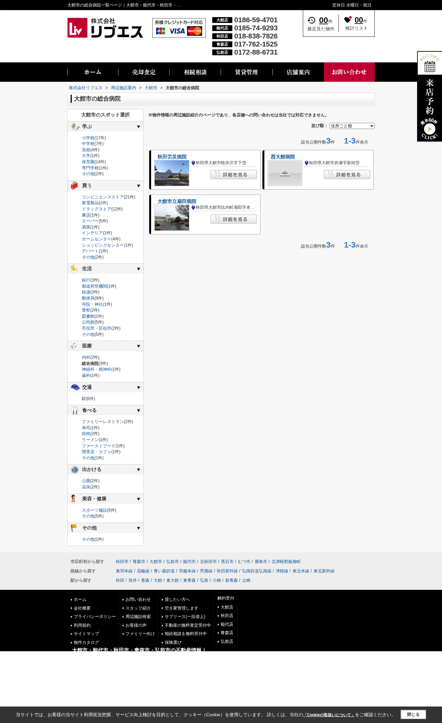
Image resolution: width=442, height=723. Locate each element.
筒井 (132, 580)
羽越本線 (187, 571)
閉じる (413, 714)
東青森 (189, 580)
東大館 (172, 580)
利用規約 (82, 625)
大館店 (227, 607)
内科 (86, 357)
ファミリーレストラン (103, 421)
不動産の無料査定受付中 (188, 625)
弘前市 (172, 561)
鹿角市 (261, 561)
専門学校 (90, 167)
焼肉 (86, 433)
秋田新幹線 (227, 571)
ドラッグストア (96, 209)
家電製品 (90, 202)
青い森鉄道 (164, 571)
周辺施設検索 (138, 616)
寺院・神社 (92, 304)
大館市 (155, 561)
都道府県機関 (94, 286)
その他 (88, 173)
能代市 (189, 561)
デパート (90, 251)
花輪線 (143, 571)
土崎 (246, 580)
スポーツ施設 (94, 510)
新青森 (231, 580)
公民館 (88, 322)
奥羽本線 (124, 571)
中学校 (88, 143)
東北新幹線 (324, 571)
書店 (86, 215)
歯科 (86, 375)
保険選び (173, 642)
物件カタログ (86, 642)
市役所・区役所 (96, 328)
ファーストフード (99, 445)
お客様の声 (136, 625)
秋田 (120, 580)
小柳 (217, 580)
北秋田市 (208, 561)
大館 (158, 580)
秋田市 (122, 561)
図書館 (88, 316)
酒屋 (86, 227)
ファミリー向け (140, 633)
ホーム (80, 599)
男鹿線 (206, 571)
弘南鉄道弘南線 (256, 571)
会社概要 (82, 608)
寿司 (86, 427)
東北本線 (301, 571)
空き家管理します (181, 608)
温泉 (86, 486)
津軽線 (282, 571)
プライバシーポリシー (95, 616)
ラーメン (90, 439)
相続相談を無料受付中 (186, 633)
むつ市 (244, 561)
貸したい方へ (177, 599)
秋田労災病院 (172, 156)
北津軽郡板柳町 (286, 561)
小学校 (88, 137)
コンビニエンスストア (103, 197)
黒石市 (227, 561)
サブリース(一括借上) (185, 616)
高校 (86, 149)
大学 (86, 155)
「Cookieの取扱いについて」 (329, 715)
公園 (86, 480)
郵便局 (88, 298)
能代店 (227, 624)
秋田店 (227, 615)
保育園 (88, 161)
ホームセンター (96, 239)
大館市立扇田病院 (177, 201)
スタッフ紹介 (138, 608)
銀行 (86, 280)
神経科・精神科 (96, 369)
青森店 (227, 632)
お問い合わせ (138, 599)
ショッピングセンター (103, 245)
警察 (86, 310)
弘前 (204, 580)
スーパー (90, 220)
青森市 (139, 561)
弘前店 (227, 641)
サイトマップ (86, 633)
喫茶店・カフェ (96, 451)
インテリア (92, 232)
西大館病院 (283, 156)
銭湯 (86, 292)
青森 (145, 580)
